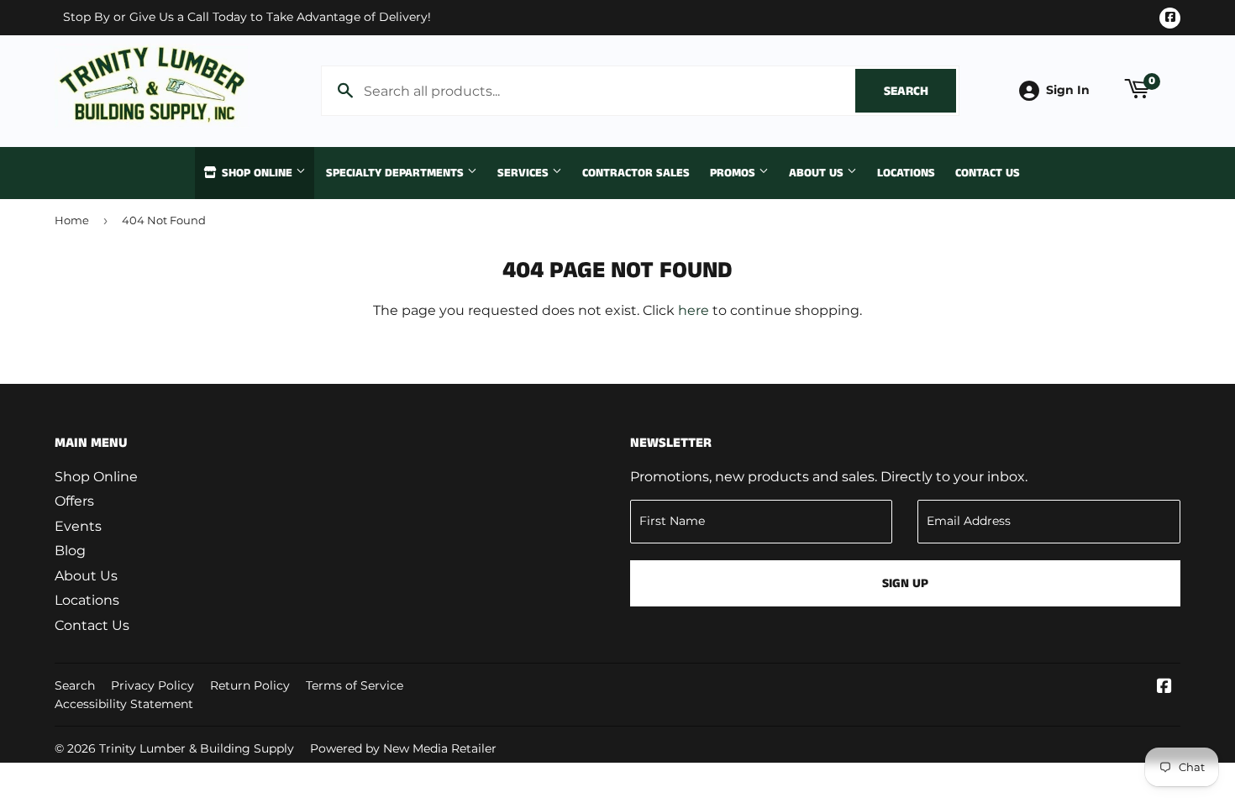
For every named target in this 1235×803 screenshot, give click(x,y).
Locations (906, 173)
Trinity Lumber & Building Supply (196, 748)
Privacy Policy (152, 685)
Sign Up (905, 583)
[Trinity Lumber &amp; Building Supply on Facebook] (1164, 687)
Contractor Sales (636, 173)
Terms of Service (354, 685)
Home (72, 220)
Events (78, 526)
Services (524, 173)
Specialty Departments (396, 173)
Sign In (1068, 90)
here (693, 310)
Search (920, 91)
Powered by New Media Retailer (403, 748)
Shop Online (257, 173)
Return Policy (250, 685)
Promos (734, 173)
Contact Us (987, 173)
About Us (818, 173)
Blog (70, 551)
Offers (74, 501)
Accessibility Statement (124, 704)
